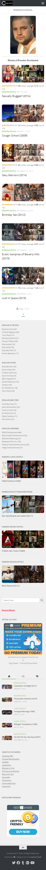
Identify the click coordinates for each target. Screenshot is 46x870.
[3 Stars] (6, 86)
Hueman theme (35, 857)
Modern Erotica (9, 92)
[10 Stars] (16, 86)
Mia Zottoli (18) (8, 347)
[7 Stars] (12, 86)
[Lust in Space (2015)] (23, 275)
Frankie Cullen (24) (9, 373)
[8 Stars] (13, 86)
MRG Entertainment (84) (11, 432)
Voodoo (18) (7, 385)
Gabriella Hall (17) (9, 350)
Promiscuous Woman (10, 771)
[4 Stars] (7, 86)
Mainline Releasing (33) (11, 438)
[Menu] (43, 3)
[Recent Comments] (23, 676)
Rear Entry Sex (8, 774)
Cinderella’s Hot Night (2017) (25, 686)
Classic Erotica (20, 708)
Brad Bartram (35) (9, 366)
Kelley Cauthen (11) (9, 416)
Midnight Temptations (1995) (25, 724)
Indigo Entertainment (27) (12, 448)
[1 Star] (2, 86)
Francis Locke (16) (9, 410)
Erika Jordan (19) (8, 344)
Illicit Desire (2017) (10, 586)
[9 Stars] (15, 86)
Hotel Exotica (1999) (11, 481)
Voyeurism (6, 786)
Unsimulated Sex (9, 783)
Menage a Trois (8, 768)
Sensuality (6, 777)
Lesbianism (6, 765)
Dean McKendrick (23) (11, 407)
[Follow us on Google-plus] (27, 863)
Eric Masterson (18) (10, 388)
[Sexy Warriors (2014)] (23, 153)
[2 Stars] (4, 86)
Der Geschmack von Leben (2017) (17, 516)
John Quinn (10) (8, 419)
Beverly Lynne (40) (9, 329)
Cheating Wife (7, 756)
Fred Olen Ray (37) (9, 404)
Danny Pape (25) (8, 370)
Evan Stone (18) (8, 391)
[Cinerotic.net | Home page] (9, 3)
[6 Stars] (10, 86)
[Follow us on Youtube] (32, 863)
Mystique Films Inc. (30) (11, 441)
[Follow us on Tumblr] (23, 863)
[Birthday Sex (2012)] (23, 192)
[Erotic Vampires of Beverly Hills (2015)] (23, 232)
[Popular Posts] (9, 676)
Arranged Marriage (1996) (24, 711)
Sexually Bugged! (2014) (16, 96)
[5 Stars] (9, 86)
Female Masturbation (10, 759)
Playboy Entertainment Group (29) (15, 444)
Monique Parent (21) (10, 338)
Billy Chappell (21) (9, 379)
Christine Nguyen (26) (10, 332)
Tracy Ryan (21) (8, 335)
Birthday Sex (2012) (13, 214)
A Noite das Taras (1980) (13, 551)
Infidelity (5, 762)
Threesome (6, 780)
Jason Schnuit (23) (9, 376)
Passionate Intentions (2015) (25, 699)
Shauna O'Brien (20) (10, 341)
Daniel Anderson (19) (10, 382)
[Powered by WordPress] (14, 857)
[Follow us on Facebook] (18, 863)
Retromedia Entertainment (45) (14, 435)
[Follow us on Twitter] (14, 863)
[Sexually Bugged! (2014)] (23, 73)
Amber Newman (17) (10, 353)
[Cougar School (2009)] (23, 113)
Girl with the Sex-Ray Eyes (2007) (27, 737)
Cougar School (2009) (14, 135)
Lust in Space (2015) (14, 298)
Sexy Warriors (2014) (14, 175)
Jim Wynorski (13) (9, 413)
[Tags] (37, 676)
